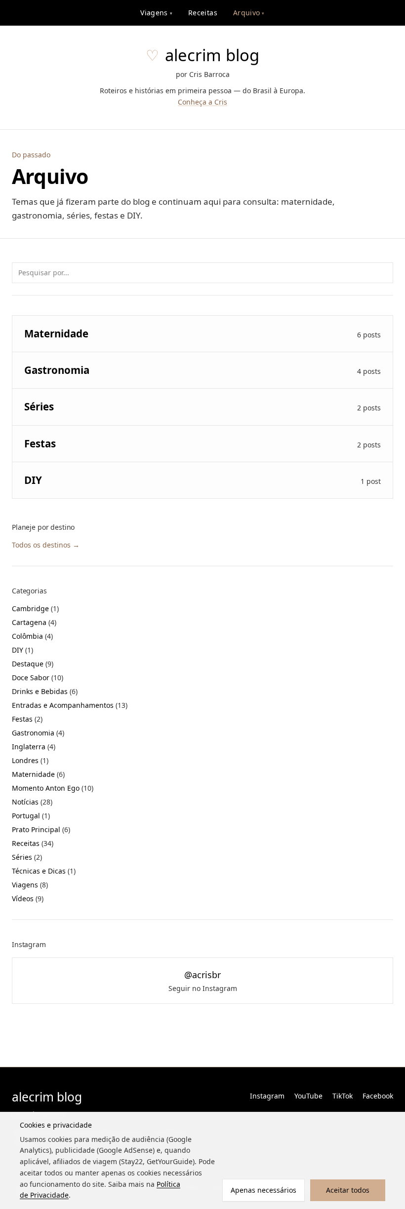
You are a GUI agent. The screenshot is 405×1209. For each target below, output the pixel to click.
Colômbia (32, 636)
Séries (27, 857)
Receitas (202, 12)
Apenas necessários (263, 1190)
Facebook (378, 1095)
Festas (27, 719)
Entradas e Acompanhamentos (69, 705)
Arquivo (249, 12)
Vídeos (27, 898)
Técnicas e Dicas (44, 871)
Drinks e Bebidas (45, 691)
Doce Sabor (37, 677)
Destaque (32, 663)
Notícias (32, 801)
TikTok (342, 1095)
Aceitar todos (347, 1190)
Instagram (267, 1095)
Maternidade (38, 774)
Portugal (31, 815)
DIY (22, 650)
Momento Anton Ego (52, 788)
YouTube (308, 1095)
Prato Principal (41, 829)
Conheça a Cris (202, 102)
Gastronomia (38, 732)
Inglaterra (33, 746)
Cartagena (34, 622)
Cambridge (35, 608)
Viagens (156, 12)
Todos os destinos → (46, 545)
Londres (30, 760)
